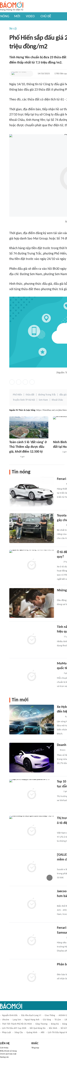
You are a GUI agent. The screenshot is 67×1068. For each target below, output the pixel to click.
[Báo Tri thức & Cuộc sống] (19, 74)
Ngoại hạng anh (32, 1020)
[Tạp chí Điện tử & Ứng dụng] (60, 938)
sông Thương (41, 1024)
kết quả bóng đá (37, 1028)
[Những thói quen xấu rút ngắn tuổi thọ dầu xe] (31, 603)
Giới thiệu (4, 1048)
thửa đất (30, 395)
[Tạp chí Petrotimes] (62, 828)
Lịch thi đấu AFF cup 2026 (14, 1028)
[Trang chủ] (11, 6)
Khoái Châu (57, 400)
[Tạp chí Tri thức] (59, 637)
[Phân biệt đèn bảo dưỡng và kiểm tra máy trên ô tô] (31, 977)
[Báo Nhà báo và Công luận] (61, 595)
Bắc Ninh (53, 1028)
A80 (42, 1032)
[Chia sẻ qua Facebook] (12, 382)
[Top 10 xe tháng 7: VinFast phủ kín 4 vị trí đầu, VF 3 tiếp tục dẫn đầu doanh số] (31, 794)
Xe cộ (13, 28)
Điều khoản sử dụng (8, 1051)
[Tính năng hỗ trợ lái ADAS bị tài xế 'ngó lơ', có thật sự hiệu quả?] (31, 639)
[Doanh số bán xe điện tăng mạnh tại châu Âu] (31, 757)
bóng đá (55, 1024)
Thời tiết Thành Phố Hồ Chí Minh (17, 1024)
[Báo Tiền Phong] (56, 452)
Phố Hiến (17, 395)
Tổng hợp (35, 1048)
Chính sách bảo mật (8, 1054)
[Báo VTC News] (13, 457)
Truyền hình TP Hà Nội (24, 400)
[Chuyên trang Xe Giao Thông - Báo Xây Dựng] (60, 484)
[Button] (29, 73)
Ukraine (5, 1020)
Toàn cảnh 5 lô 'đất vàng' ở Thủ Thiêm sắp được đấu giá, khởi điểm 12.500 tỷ (28, 447)
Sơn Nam (43, 400)
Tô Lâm (58, 1020)
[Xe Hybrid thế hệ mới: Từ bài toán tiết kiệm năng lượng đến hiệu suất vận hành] (31, 719)
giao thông (50, 1015)
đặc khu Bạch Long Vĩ (31, 1015)
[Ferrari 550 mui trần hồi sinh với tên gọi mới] (31, 491)
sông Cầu (19, 1032)
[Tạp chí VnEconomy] (60, 717)
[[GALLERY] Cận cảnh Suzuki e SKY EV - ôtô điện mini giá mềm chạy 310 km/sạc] (31, 867)
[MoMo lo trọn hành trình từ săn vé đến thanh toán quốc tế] (31, 676)
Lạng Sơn (17, 1020)
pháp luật (6, 1032)
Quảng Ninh (31, 1032)
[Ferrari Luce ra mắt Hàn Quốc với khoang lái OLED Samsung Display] (31, 940)
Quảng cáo (4, 1057)
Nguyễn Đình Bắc (10, 1015)
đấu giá (62, 395)
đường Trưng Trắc (47, 395)
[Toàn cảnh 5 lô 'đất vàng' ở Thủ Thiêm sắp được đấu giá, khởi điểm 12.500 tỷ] (28, 427)
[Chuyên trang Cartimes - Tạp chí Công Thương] (59, 562)
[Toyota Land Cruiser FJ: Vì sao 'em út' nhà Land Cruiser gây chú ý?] (31, 528)
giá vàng (47, 1020)
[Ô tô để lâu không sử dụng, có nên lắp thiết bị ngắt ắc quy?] (31, 565)
